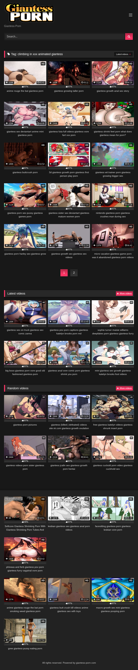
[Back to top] (127, 660)
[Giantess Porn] (69, 13)
